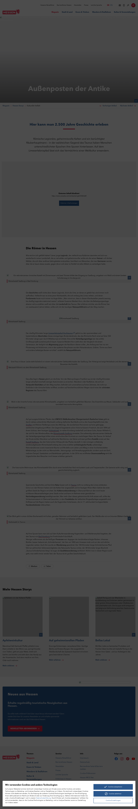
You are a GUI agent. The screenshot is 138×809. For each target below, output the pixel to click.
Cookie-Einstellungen (113, 800)
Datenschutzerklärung (43, 798)
